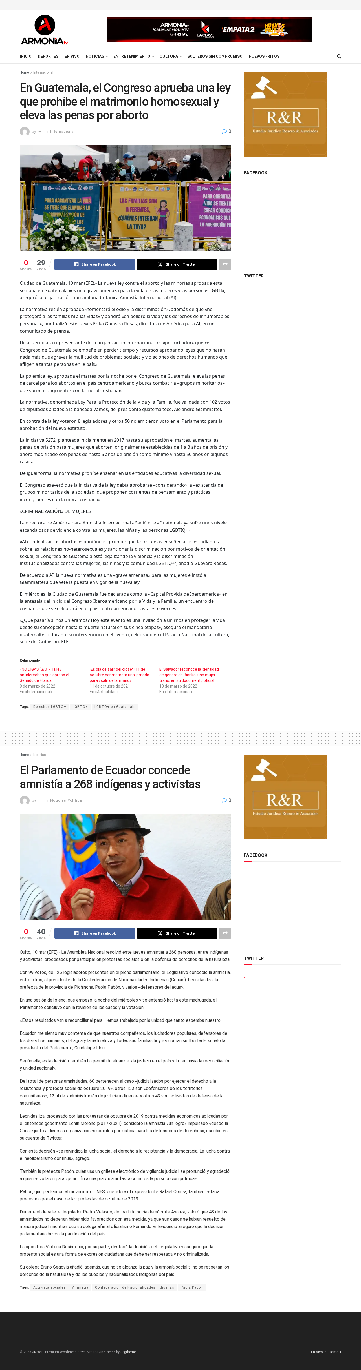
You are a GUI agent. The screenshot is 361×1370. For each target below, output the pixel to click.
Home (24, 72)
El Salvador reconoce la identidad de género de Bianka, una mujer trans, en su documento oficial (189, 675)
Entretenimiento (131, 56)
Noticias (95, 56)
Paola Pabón (192, 1287)
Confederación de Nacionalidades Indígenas (134, 1287)
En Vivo (72, 56)
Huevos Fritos (264, 56)
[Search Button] (339, 56)
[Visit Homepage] (44, 29)
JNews (37, 1352)
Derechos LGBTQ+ (49, 707)
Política (74, 800)
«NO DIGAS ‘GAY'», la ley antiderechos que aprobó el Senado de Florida (44, 675)
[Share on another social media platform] (225, 264)
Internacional (43, 72)
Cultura (169, 56)
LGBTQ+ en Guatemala (115, 707)
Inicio (26, 56)
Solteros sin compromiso (215, 56)
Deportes (48, 56)
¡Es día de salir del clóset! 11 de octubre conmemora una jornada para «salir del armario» (119, 675)
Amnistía (80, 1287)
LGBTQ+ (80, 707)
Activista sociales (49, 1287)
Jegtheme (128, 1352)
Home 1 (335, 1352)
